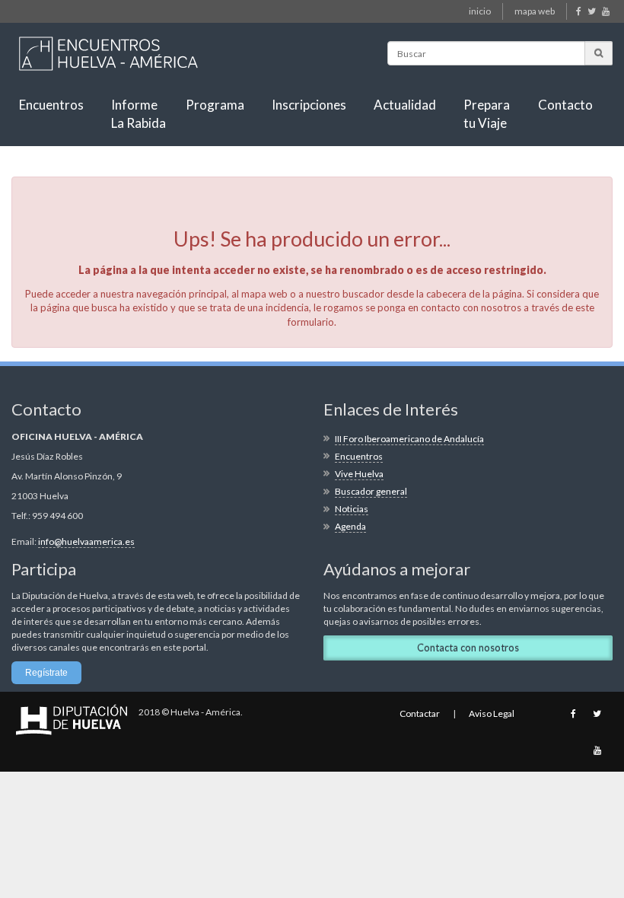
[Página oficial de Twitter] (592, 11)
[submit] (599, 53)
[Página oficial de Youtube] (606, 11)
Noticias (351, 508)
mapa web (534, 11)
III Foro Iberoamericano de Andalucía (409, 438)
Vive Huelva (359, 473)
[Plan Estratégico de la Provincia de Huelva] (107, 48)
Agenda (350, 526)
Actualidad (405, 105)
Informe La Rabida (138, 114)
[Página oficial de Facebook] (579, 11)
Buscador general (371, 491)
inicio (480, 11)
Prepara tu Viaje (486, 114)
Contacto (565, 105)
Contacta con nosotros (468, 648)
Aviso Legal (491, 713)
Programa (215, 105)
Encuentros (51, 105)
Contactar (420, 713)
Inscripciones (309, 105)
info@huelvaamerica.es (86, 541)
